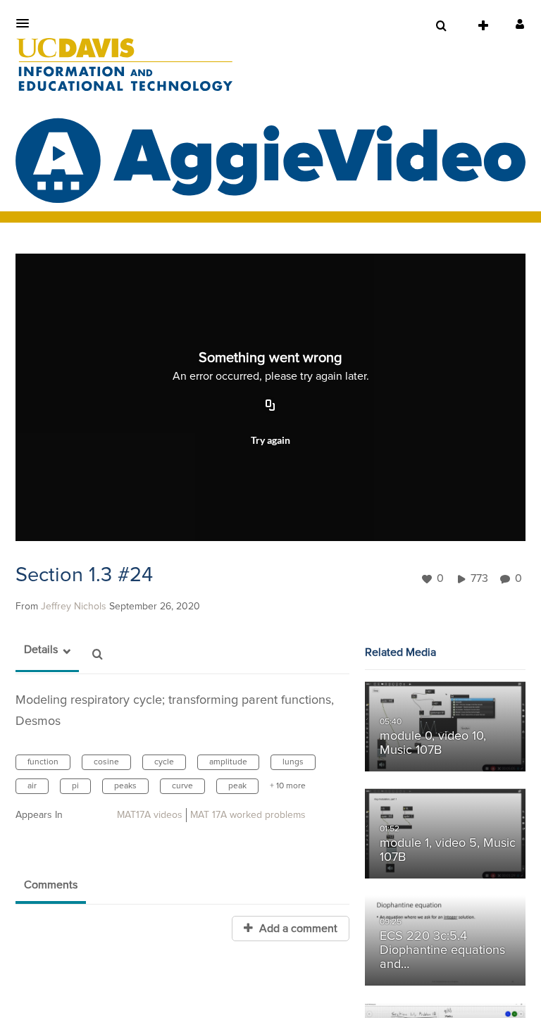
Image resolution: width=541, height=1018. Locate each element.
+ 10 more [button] (288, 786)
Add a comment (296, 928)
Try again (270, 440)
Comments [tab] (50, 884)
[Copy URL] (270, 406)
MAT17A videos (149, 815)
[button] (26, 23)
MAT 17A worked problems (248, 815)
